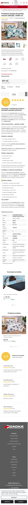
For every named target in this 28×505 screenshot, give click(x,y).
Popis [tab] (14, 94)
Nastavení (14, 497)
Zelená (14, 220)
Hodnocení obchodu (14, 435)
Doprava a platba (14, 438)
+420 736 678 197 (15, 487)
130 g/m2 (15, 227)
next (26, 288)
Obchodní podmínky (14, 441)
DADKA (6, 19)
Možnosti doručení (5, 76)
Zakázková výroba (14, 462)
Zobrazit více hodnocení (17, 357)
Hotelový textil (14, 459)
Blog (14, 449)
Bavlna (14, 222)
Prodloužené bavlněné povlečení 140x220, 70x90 (18, 215)
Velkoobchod (14, 464)
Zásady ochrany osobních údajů (14, 443)
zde (16, 494)
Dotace (14, 475)
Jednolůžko (15, 238)
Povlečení (15, 236)
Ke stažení (14, 446)
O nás (14, 470)
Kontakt (14, 472)
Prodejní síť (14, 467)
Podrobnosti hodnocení (20, 18)
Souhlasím (20, 501)
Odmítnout (7, 501)
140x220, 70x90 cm (17, 234)
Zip (13, 240)
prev (2, 288)
